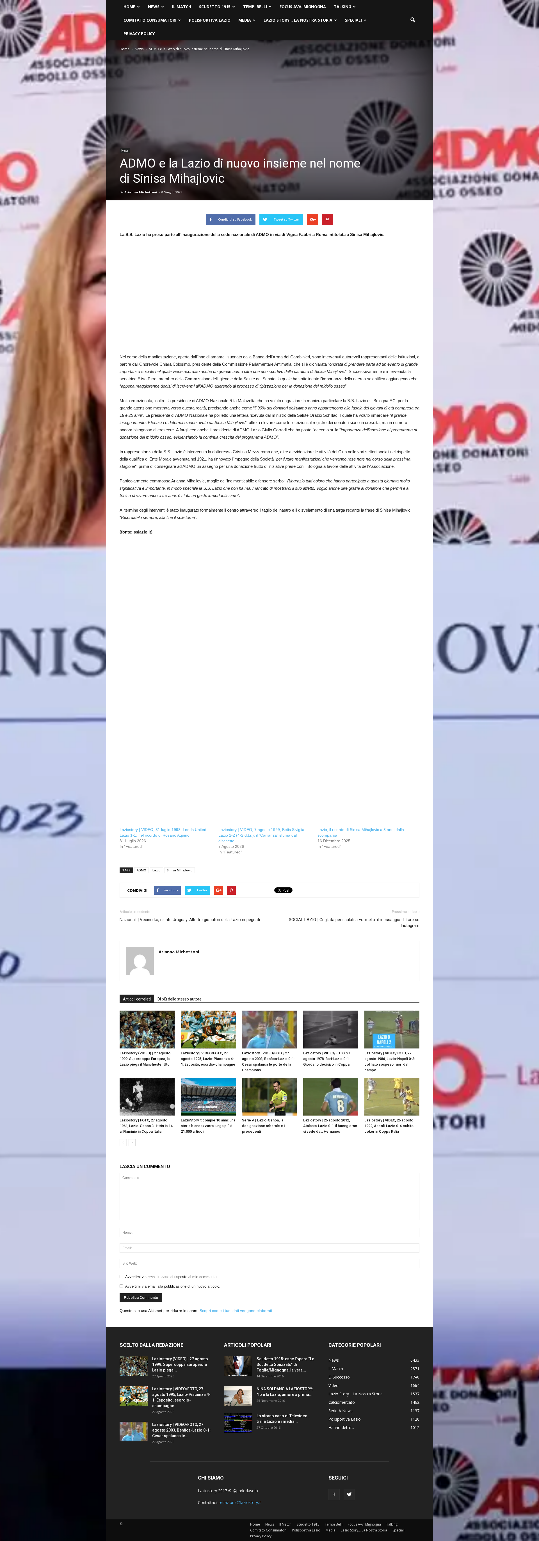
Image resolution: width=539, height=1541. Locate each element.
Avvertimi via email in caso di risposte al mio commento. (171, 1277)
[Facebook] (334, 1494)
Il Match (181, 6)
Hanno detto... (341, 1427)
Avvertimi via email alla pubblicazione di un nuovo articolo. (172, 1286)
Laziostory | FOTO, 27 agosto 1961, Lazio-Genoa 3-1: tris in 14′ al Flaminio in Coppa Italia (146, 1126)
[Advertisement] (269, 299)
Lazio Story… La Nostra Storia (298, 20)
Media (244, 20)
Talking (342, 6)
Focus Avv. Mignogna (303, 6)
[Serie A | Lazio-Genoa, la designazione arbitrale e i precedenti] (269, 1097)
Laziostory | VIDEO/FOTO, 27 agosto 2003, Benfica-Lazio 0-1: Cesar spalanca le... (181, 1430)
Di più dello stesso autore (179, 999)
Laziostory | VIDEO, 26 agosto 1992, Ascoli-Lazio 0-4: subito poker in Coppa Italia (389, 1126)
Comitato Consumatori (150, 20)
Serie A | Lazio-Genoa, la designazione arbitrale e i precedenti (263, 1126)
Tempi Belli (255, 6)
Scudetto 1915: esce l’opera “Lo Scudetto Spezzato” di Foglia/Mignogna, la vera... (285, 1364)
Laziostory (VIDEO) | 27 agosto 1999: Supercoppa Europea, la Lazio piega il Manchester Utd (145, 1058)
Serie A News (340, 1410)
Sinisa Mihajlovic (179, 870)
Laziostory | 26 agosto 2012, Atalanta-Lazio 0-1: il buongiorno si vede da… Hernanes (330, 1126)
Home (129, 6)
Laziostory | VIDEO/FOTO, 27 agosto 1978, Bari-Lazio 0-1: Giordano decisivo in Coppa (326, 1058)
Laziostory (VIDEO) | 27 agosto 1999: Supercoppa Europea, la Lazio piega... (180, 1364)
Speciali (353, 20)
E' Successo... (340, 1377)
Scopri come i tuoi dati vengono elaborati (236, 1310)
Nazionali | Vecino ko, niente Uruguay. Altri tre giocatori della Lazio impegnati (190, 919)
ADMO (141, 870)
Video (333, 1385)
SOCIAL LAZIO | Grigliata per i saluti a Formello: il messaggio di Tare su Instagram (354, 922)
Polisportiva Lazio (209, 20)
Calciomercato (341, 1402)
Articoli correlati (137, 999)
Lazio (156, 870)
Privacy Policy (139, 33)
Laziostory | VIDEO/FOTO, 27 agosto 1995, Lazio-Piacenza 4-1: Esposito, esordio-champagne (208, 1058)
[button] (412, 20)
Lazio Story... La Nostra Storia (355, 1393)
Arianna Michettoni (140, 192)
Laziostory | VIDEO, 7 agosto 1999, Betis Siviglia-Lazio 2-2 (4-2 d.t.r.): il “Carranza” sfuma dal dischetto (262, 835)
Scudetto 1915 (214, 6)
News (153, 6)
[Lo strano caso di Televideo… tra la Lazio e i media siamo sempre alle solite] (238, 1423)
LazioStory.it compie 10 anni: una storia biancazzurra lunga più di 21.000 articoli (208, 1126)
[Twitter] (349, 1494)
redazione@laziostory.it (240, 1502)
